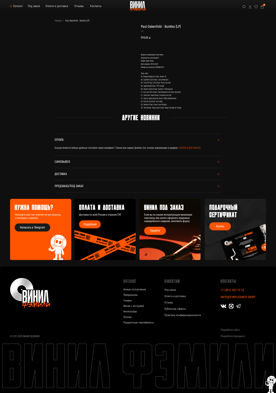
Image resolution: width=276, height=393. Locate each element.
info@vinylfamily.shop (238, 297)
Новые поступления (134, 289)
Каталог (18, 6)
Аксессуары (130, 311)
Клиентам (172, 281)
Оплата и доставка (57, 6)
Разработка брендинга (233, 336)
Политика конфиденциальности (182, 315)
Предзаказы (130, 295)
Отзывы (79, 6)
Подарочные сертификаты (138, 322)
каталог (129, 281)
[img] (170, 229)
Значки (127, 317)
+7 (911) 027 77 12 (232, 290)
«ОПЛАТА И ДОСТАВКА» (189, 148)
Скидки (127, 300)
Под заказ (34, 6)
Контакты (95, 6)
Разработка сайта (230, 330)
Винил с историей (133, 306)
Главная (58, 20)
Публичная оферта (175, 309)
